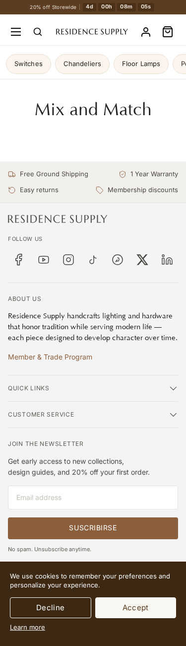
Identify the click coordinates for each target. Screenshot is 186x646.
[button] (168, 32)
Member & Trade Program (50, 357)
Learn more (27, 627)
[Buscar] (38, 32)
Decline (50, 607)
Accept (136, 607)
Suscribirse (93, 527)
